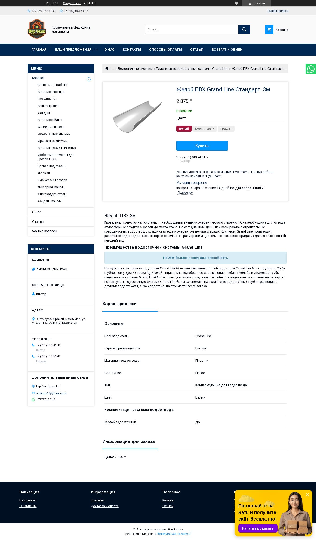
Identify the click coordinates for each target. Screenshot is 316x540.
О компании (28, 506)
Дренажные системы (53, 141)
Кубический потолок (52, 180)
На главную (27, 500)
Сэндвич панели (50, 201)
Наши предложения (73, 49)
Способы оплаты (165, 49)
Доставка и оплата (105, 506)
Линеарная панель (51, 187)
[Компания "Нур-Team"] (37, 37)
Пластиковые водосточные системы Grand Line (192, 68)
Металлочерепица (51, 91)
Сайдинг (44, 113)
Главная (39, 49)
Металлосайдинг (50, 119)
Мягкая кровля (48, 106)
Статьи (196, 49)
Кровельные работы (52, 84)
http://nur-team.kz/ (48, 386)
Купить (202, 146)
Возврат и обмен (227, 49)
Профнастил (47, 98)
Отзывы (38, 222)
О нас (109, 49)
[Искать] (244, 29)
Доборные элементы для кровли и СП (56, 157)
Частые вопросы (44, 231)
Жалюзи (44, 173)
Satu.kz (178, 529)
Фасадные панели (51, 126)
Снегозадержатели (52, 194)
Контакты (132, 49)
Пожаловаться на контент (174, 533)
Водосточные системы (135, 68)
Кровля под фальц (51, 166)
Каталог (38, 78)
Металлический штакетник (57, 148)
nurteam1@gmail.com (51, 393)
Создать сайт (72, 3)
